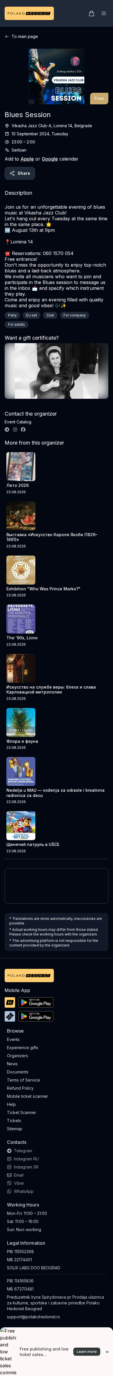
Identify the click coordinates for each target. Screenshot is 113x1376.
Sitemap (14, 1128)
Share (24, 173)
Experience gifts (22, 1047)
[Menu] (103, 13)
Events (13, 1039)
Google (50, 159)
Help (11, 1104)
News (12, 1063)
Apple (27, 159)
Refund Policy (20, 1088)
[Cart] (91, 13)
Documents (17, 1071)
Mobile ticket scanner (27, 1096)
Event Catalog (18, 421)
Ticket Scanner (21, 1112)
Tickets (14, 1120)
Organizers (17, 1055)
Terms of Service (23, 1079)
